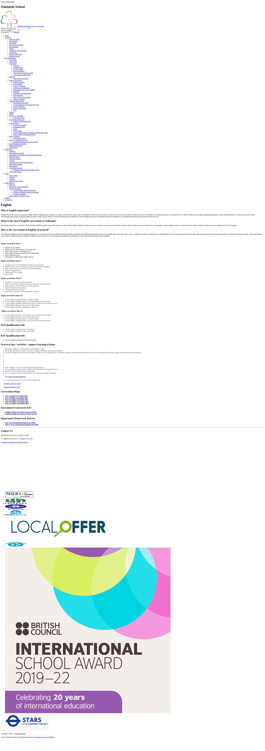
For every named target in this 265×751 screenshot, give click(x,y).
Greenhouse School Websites (45, 737)
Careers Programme (19, 125)
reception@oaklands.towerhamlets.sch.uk (14, 442)
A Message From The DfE (17, 51)
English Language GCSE (12, 384)
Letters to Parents (19, 99)
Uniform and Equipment (21, 88)
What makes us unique (16, 153)
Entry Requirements (15, 164)
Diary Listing (13, 175)
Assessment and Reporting (22, 75)
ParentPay (16, 92)
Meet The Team (14, 157)
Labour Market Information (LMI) (24, 134)
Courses (11, 161)
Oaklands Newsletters (16, 181)
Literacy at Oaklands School (18, 140)
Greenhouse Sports (19, 138)
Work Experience (19, 71)
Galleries (12, 177)
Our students (13, 41)
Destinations (13, 166)
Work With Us (9, 183)
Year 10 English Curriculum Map (17, 401)
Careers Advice (14, 123)
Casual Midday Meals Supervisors (24, 190)
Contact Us (8, 200)
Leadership (12, 43)
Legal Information (20, 734)
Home (7, 36)
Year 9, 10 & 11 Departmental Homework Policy (22, 425)
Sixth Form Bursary (15, 172)
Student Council (14, 56)
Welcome (12, 151)
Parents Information (15, 80)
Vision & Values (14, 39)
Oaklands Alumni (15, 159)
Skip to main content (7, 2)
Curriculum (13, 64)
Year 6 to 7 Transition (16, 116)
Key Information (10, 58)
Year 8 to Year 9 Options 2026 (23, 73)
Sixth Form (8, 149)
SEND (11, 114)
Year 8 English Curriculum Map (16, 398)
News (7, 174)
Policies (11, 112)
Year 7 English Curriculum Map (16, 396)
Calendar (12, 179)
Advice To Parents (19, 86)
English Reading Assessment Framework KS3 (21, 414)
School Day (13, 62)
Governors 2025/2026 (16, 45)
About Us (8, 38)
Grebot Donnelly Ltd (25, 737)
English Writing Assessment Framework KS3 (21, 412)
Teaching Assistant (19, 194)
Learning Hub (17, 67)
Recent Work (17, 131)
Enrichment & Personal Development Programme (25, 155)
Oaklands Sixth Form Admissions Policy (26, 170)
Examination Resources (17, 120)
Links (15, 129)
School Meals (17, 84)
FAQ (15, 110)
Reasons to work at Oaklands (18, 187)
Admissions (13, 52)
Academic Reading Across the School (25, 142)
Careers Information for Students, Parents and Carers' (30, 133)
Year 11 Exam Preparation (21, 97)
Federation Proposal (15, 146)
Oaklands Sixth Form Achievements (21, 162)
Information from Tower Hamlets (24, 90)
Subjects (16, 65)
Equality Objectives (15, 54)
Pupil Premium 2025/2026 (17, 144)
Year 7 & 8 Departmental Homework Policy (20, 423)
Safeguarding (13, 147)
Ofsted (11, 49)
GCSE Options (18, 69)
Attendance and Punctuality (22, 93)
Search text (4, 28)
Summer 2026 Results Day (22, 121)
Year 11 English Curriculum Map (16, 403)
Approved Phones (19, 106)
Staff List (12, 77)
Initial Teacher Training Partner (19, 196)
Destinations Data (19, 127)
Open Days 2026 (18, 118)
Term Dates (13, 60)
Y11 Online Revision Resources (15, 376)
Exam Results (13, 47)
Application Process (15, 168)
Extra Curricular (14, 136)
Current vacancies (15, 188)
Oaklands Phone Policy (16, 101)
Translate (16, 32)
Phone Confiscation (19, 108)
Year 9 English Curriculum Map (16, 400)
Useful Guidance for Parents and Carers (26, 105)
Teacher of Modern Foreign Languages (26, 192)
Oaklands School (30, 26)
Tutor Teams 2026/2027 (21, 79)
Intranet (7, 198)
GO (29, 28)
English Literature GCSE (12, 387)
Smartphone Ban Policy (21, 103)
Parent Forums (18, 95)
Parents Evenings (19, 82)
